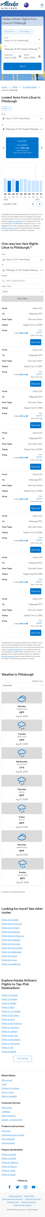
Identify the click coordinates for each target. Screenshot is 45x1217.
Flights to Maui (8, 1008)
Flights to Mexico (9, 1167)
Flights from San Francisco (13, 936)
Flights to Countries (15, 1196)
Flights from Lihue (9, 960)
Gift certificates (8, 1139)
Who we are (7, 1080)
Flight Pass (6, 1131)
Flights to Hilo (8, 1048)
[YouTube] (33, 1187)
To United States (30, 87)
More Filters (22, 299)
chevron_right (42, 148)
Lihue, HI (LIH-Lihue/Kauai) (16, 41)
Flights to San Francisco (12, 1024)
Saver (5, 108)
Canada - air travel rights (12, 1120)
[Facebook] (9, 1187)
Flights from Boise (9, 956)
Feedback (6, 1112)
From (6, 38)
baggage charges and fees (10, 228)
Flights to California (10, 1163)
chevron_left (4, 148)
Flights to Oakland (9, 1032)
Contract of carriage (10, 1088)
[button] (25, 32)
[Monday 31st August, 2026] (33, 186)
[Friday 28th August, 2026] (21, 185)
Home (4, 87)
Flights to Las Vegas (10, 1028)
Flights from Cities (13, 1202)
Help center (7, 1108)
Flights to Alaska (9, 1175)
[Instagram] (25, 1187)
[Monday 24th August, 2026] (5, 185)
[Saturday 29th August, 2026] (25, 185)
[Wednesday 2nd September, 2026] (41, 186)
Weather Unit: (37, 681)
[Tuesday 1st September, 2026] (37, 186)
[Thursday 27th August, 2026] (17, 186)
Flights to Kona (8, 1020)
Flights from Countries (28, 1202)
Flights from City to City (33, 1199)
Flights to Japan (8, 1171)
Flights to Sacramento (11, 1040)
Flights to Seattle (9, 1004)
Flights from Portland (10, 928)
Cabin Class (6, 286)
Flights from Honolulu (11, 944)
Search (23, 66)
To (5, 46)
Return (27, 55)
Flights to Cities (29, 1196)
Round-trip (9, 32)
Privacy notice (8, 1092)
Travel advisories (9, 1116)
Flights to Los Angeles (11, 1012)
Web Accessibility (9, 1096)
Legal (4, 1084)
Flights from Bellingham (12, 952)
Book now (35, 342)
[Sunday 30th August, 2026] (29, 186)
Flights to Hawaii (9, 1155)
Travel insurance (8, 1143)
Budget (4, 276)
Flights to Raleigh (9, 1052)
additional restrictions (15, 221)
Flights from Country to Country (12, 1199)
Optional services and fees (13, 1135)
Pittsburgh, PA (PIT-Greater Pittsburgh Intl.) (21, 49)
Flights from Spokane (11, 932)
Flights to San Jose (10, 1036)
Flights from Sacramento (12, 948)
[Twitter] (17, 1187)
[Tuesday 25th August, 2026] (9, 186)
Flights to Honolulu (10, 995)
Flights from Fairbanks (11, 940)
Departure (8, 55)
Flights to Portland (9, 999)
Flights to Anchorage (11, 1044)
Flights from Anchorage (12, 924)
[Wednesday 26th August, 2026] (13, 185)
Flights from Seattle (10, 920)
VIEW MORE (22, 1059)
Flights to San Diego (10, 1016)
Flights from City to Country (23, 1205)
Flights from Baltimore (11, 964)
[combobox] (23, 118)
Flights (15, 87)
